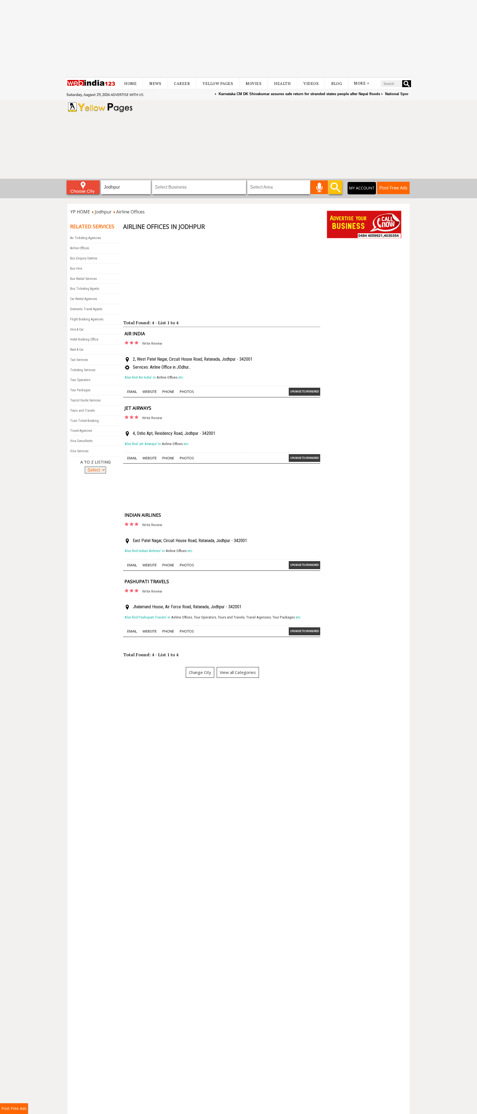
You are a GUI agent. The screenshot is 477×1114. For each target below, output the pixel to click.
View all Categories (238, 672)
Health (282, 83)
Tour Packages (80, 390)
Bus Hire (76, 269)
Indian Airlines (142, 515)
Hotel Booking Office (84, 339)
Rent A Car (77, 350)
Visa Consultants (81, 441)
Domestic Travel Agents (86, 309)
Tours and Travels (82, 411)
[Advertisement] (238, 38)
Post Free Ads (393, 188)
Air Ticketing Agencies (85, 238)
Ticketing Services (83, 370)
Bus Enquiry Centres (83, 258)
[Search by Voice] (319, 187)
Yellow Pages (218, 83)
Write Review (152, 343)
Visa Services (79, 451)
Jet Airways (137, 408)
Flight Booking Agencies (87, 319)
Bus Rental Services (83, 279)
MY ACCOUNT (362, 188)
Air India (134, 334)
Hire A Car (77, 329)
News (155, 83)
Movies (253, 83)
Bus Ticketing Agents (84, 289)
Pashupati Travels (146, 582)
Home (130, 83)
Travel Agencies (81, 431)
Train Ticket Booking (84, 421)
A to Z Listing (95, 462)
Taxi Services (79, 360)
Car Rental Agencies (83, 299)
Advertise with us (127, 94)
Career (182, 83)
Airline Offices (79, 248)
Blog (336, 83)
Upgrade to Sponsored (304, 391)
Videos (311, 83)
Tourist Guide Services (85, 400)
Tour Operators (80, 380)
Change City (200, 672)
